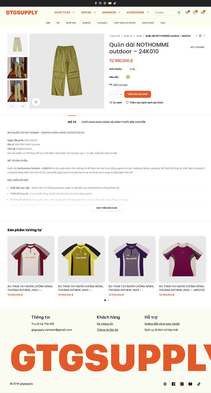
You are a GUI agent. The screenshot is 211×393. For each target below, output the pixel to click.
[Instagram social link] (100, 3)
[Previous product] (196, 36)
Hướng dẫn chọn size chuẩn (162, 323)
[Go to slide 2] (108, 300)
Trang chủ (114, 35)
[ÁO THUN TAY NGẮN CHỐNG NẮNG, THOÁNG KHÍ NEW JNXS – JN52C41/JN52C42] (31, 259)
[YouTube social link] (110, 3)
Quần (139, 35)
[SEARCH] (179, 13)
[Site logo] (22, 12)
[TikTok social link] (115, 3)
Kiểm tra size (120, 84)
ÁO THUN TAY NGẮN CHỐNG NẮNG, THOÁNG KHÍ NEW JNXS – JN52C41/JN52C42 (30, 290)
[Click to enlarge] (36, 102)
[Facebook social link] (96, 3)
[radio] (132, 69)
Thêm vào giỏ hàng (138, 94)
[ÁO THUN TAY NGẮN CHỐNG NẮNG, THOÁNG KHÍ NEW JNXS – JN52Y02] (182, 259)
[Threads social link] (104, 3)
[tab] (72, 120)
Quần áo (128, 35)
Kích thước (115, 69)
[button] (12, 106)
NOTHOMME (197, 47)
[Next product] (204, 36)
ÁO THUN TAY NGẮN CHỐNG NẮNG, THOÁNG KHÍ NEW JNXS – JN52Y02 (182, 288)
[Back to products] (200, 36)
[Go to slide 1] (105, 300)
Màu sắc (113, 77)
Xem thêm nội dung (106, 208)
